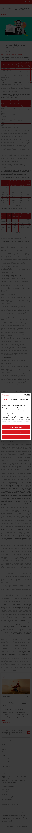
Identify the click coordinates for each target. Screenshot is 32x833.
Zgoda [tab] (5, 399)
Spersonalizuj (15, 432)
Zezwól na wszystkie (16, 427)
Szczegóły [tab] (14, 399)
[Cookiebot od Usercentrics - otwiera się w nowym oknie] (23, 395)
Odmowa (16, 437)
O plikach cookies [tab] (25, 399)
